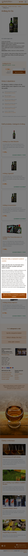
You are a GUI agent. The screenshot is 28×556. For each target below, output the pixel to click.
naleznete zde (22, 287)
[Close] (26, 260)
